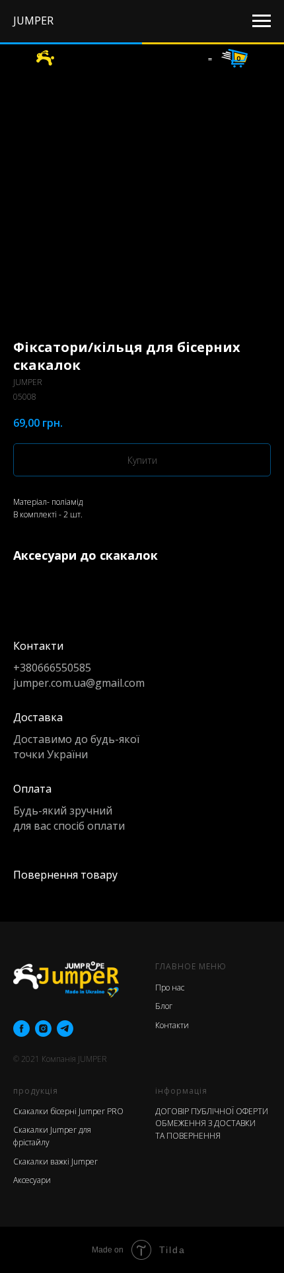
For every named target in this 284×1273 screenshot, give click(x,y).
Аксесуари (32, 1180)
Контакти (172, 1025)
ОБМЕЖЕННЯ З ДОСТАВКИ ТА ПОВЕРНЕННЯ (205, 1129)
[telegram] (65, 1028)
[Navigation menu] (261, 21)
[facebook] (21, 1028)
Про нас (169, 987)
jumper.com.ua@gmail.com (79, 683)
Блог (163, 1006)
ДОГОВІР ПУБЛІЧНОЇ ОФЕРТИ (211, 1111)
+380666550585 (52, 667)
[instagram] (43, 1028)
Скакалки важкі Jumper (55, 1161)
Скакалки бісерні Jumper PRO (68, 1111)
